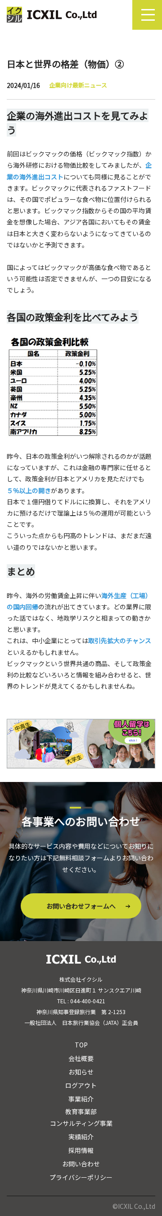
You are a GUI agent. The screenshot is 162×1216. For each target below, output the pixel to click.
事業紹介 (81, 1098)
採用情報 (81, 1150)
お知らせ (81, 1071)
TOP (81, 1044)
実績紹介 (81, 1136)
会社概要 (81, 1058)
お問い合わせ (81, 1163)
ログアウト (81, 1085)
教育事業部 (81, 1111)
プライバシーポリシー (81, 1177)
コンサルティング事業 (81, 1123)
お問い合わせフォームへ (81, 905)
